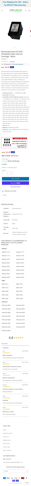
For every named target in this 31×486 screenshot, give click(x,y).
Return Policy (6, 443)
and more (20, 64)
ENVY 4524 (5, 298)
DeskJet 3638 (6, 277)
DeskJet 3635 (20, 270)
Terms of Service (7, 450)
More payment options (15, 186)
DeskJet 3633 (20, 266)
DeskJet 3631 (20, 263)
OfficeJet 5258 (20, 327)
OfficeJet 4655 (6, 319)
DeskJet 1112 (6, 255)
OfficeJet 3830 (6, 305)
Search (5, 430)
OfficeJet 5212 (20, 319)
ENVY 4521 (19, 291)
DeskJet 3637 (20, 273)
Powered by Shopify (19, 483)
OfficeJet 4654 (20, 316)
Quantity (4, 170)
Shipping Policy (7, 440)
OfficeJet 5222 (6, 323)
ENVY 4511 (5, 284)
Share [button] (5, 195)
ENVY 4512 (19, 284)
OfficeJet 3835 (6, 312)
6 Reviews (12, 61)
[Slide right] (18, 47)
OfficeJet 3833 (20, 309)
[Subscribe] (26, 471)
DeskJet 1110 (6, 252)
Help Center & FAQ (7, 433)
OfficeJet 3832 (6, 309)
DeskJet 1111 (20, 252)
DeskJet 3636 (6, 273)
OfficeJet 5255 (6, 327)
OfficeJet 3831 (20, 305)
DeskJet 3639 (20, 277)
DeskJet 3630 (6, 263)
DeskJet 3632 (6, 266)
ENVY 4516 (19, 287)
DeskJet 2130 (20, 255)
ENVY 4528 (19, 298)
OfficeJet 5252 (20, 323)
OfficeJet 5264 (6, 330)
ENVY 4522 (5, 295)
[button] (2, 10)
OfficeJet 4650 (20, 312)
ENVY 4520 (5, 291)
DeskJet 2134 (20, 259)
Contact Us (6, 436)
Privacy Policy (6, 447)
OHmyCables (14, 483)
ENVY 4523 (19, 295)
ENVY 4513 (5, 287)
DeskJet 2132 (6, 259)
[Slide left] (12, 47)
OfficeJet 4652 (6, 316)
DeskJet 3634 (6, 270)
